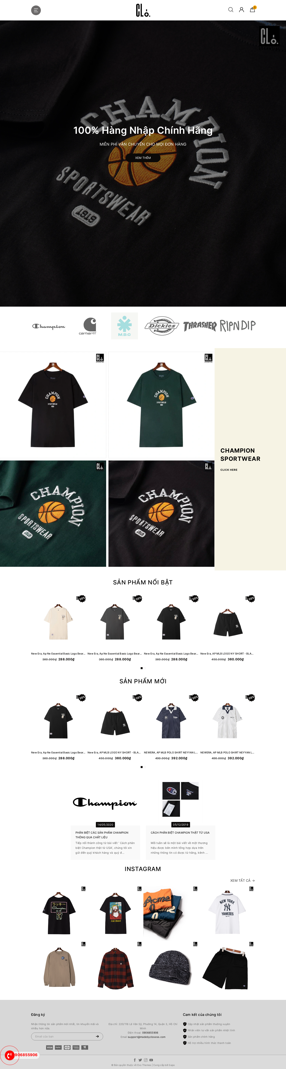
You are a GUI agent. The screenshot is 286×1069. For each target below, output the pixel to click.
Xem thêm (143, 158)
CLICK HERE (229, 469)
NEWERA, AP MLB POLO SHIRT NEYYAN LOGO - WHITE (227, 752)
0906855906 (150, 1032)
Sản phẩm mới (143, 681)
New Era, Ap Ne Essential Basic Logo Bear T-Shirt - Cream (58, 653)
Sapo (172, 1065)
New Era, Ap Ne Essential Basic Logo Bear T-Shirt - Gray (115, 653)
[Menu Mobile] (36, 10)
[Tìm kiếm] (230, 11)
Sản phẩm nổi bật (143, 582)
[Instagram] (145, 1061)
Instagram (143, 868)
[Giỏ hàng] (252, 11)
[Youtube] (151, 1061)
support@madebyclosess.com (146, 1036)
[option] (143, 163)
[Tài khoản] (241, 11)
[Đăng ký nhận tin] (97, 1036)
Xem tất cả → (242, 880)
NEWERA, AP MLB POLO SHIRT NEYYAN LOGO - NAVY (171, 752)
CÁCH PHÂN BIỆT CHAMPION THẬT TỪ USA (180, 832)
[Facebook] (135, 1061)
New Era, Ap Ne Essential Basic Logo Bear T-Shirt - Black (171, 653)
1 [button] (142, 668)
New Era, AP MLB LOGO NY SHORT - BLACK (227, 653)
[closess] (143, 10)
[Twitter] (140, 1061)
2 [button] (145, 668)
